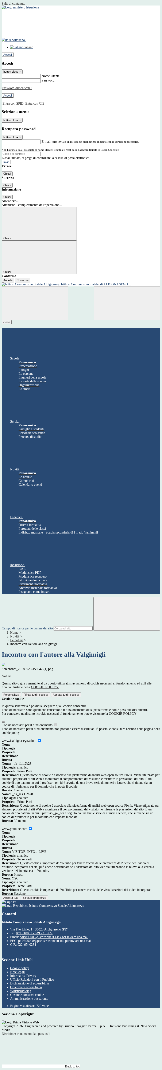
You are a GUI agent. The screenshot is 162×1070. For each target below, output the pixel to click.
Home (14, 632)
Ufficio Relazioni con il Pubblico (32, 979)
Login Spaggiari (110, 149)
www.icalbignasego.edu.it (19, 740)
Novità (14, 636)
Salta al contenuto (13, 3)
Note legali (17, 972)
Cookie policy (19, 968)
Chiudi (7, 173)
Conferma (22, 280)
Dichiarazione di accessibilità (29, 983)
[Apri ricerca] (127, 303)
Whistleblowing (20, 991)
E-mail (46, 141)
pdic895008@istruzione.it (54, 937)
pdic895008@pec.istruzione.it (55, 941)
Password (48, 80)
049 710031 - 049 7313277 (34, 933)
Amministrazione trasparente (29, 998)
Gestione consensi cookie (27, 995)
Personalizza (11, 694)
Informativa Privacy (23, 975)
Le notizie (16, 640)
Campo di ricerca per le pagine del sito (27, 628)
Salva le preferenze (34, 897)
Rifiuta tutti (36, 694)
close (6, 322)
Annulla (7, 280)
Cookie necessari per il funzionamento (27, 725)
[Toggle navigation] (35, 303)
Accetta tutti (66, 694)
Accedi (7, 54)
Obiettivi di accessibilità (26, 987)
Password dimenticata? (17, 88)
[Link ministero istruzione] (20, 7)
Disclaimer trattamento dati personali (26, 1033)
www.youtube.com (15, 829)
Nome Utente (50, 76)
